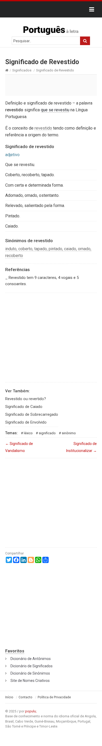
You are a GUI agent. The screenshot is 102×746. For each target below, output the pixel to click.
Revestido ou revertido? (25, 398)
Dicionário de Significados (31, 666)
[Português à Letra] (51, 29)
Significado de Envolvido (26, 422)
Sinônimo (69, 433)
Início (9, 697)
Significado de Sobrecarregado (31, 414)
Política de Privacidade (54, 697)
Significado (47, 433)
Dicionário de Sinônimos (30, 673)
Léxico (28, 433)
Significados (21, 70)
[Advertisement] (51, 85)
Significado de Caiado (23, 406)
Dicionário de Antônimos (30, 659)
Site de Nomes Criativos (30, 680)
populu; (31, 711)
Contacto (25, 697)
